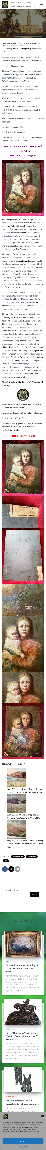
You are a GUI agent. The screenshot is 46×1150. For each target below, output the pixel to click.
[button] (42, 1116)
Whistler (12, 353)
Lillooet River (7, 347)
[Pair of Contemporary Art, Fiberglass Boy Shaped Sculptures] (23, 1079)
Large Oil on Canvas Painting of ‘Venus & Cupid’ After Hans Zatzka (22, 968)
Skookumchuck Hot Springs (31, 357)
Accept (23, 1141)
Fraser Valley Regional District (26, 229)
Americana (32, 856)
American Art (18, 856)
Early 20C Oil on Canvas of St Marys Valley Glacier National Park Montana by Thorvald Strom (25, 843)
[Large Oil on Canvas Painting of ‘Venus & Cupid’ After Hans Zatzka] (23, 944)
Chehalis (25, 317)
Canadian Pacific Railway (24, 260)
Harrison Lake (35, 222)
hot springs (10, 314)
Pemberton (20, 360)
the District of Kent (29, 232)
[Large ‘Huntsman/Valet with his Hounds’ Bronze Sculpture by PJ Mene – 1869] (23, 1011)
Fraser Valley (10, 225)
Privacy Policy (23, 1147)
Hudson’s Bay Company (17, 249)
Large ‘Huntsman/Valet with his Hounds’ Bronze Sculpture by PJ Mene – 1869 (22, 1036)
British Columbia (25, 225)
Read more (19, 990)
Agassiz (26, 235)
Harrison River (29, 320)
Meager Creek (37, 350)
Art (5, 861)
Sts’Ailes (17, 317)
